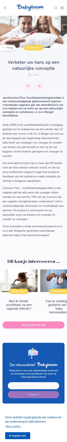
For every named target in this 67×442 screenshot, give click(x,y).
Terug (9, 47)
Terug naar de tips (34, 325)
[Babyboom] (30, 7)
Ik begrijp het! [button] (17, 435)
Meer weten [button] (13, 426)
